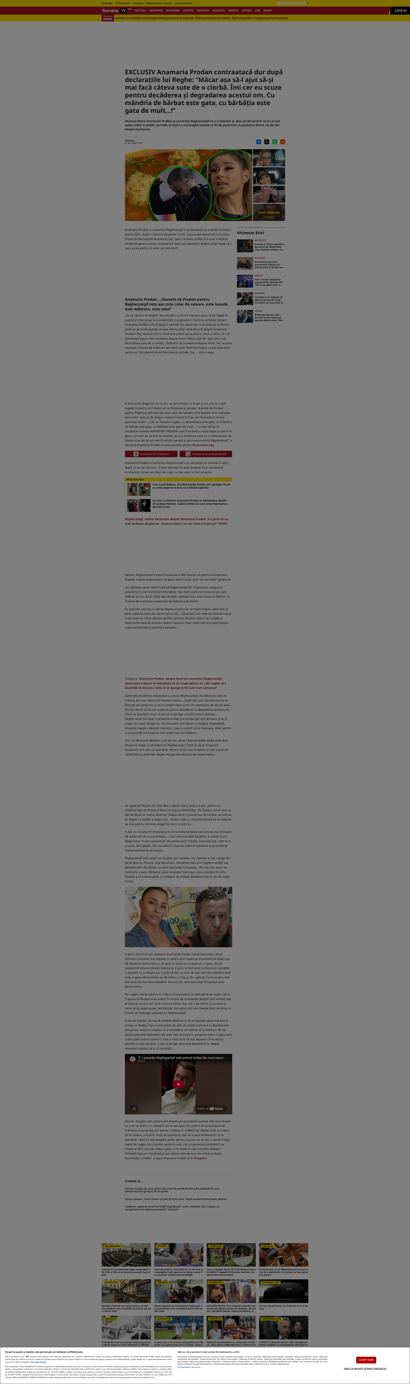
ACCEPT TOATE (366, 1359)
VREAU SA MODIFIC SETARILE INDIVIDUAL (365, 1368)
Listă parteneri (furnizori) (188, 1367)
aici (162, 1372)
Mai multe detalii (38, 1362)
